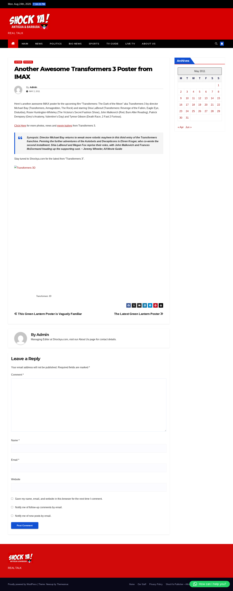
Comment (17, 374)
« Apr (181, 127)
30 (180, 117)
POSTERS (28, 62)
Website (15, 479)
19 (199, 104)
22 (218, 104)
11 (193, 98)
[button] (216, 43)
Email (15, 459)
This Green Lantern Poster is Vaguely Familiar (49, 314)
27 (206, 111)
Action (18, 62)
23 (180, 111)
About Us (84, 339)
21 (212, 104)
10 (187, 98)
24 (187, 111)
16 (180, 104)
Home (132, 584)
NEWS (39, 43)
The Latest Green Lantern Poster (137, 314)
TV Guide (112, 43)
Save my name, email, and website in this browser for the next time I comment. (58, 498)
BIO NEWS (75, 43)
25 (193, 111)
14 (212, 98)
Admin (33, 87)
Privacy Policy (156, 584)
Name (15, 440)
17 (187, 104)
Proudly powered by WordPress (22, 584)
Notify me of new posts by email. (33, 516)
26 (199, 111)
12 (199, 98)
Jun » (188, 127)
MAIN (25, 43)
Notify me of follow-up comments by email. (38, 507)
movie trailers (64, 125)
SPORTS (94, 43)
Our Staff (142, 584)
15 (218, 98)
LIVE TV (130, 43)
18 (193, 104)
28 (212, 111)
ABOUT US (148, 43)
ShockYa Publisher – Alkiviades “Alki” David (186, 584)
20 (206, 104)
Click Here (20, 125)
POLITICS (56, 43)
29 (218, 111)
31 (187, 117)
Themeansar (62, 584)
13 (206, 98)
